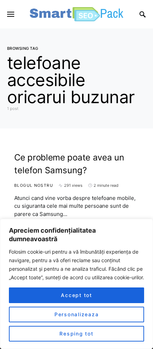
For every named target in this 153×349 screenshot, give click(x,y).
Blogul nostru (33, 185)
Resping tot (76, 334)
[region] (76, 284)
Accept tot (76, 295)
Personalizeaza (76, 314)
